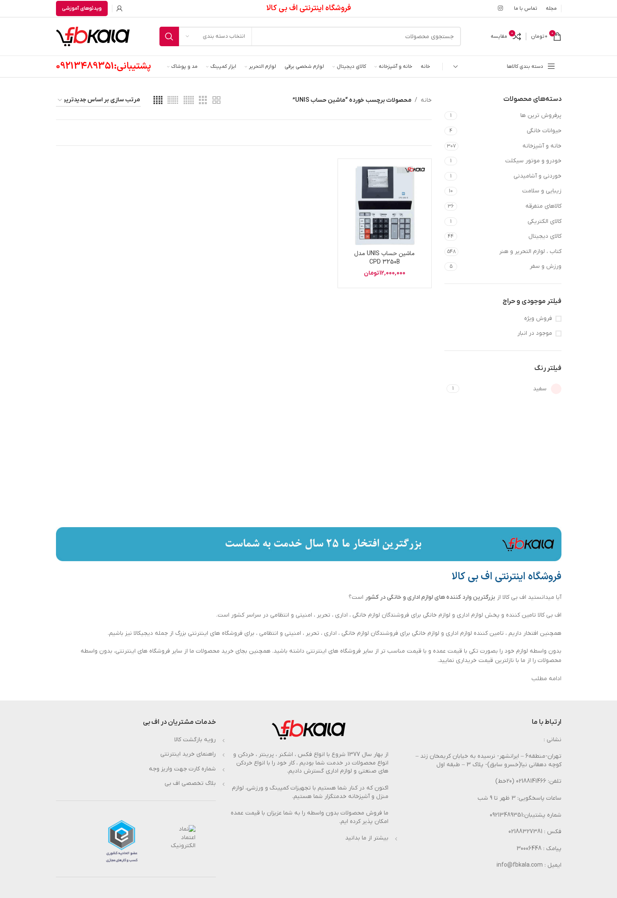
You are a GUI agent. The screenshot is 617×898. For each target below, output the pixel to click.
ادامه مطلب (546, 679)
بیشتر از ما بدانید (366, 838)
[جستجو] (169, 36)
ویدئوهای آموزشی (82, 8)
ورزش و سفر (545, 266)
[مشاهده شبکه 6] (173, 100)
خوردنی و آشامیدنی (537, 176)
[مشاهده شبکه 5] (189, 100)
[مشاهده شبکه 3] (203, 100)
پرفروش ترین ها (540, 115)
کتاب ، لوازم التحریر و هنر (530, 251)
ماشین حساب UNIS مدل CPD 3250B (384, 258)
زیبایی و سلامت (541, 191)
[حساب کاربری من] (119, 8)
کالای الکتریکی (544, 221)
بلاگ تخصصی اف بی (190, 783)
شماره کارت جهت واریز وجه (182, 769)
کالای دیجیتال (544, 236)
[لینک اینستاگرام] (500, 9)
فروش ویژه (538, 318)
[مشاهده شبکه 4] (158, 100)
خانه (426, 100)
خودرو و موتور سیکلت (533, 161)
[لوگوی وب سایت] (93, 36)
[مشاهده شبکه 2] (216, 100)
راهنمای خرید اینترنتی (188, 754)
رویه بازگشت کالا (195, 740)
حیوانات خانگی (544, 131)
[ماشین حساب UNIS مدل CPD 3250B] (384, 205)
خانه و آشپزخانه (541, 146)
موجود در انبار (534, 333)
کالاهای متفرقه (543, 206)
